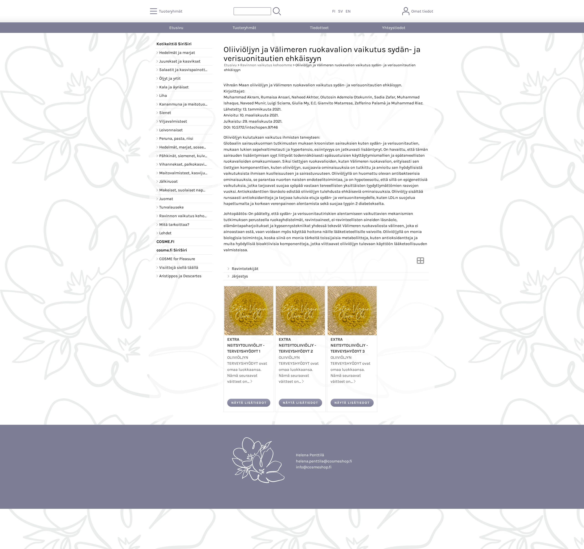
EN (348, 11)
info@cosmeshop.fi (313, 467)
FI (333, 11)
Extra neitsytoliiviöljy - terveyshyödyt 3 (349, 345)
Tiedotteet (319, 27)
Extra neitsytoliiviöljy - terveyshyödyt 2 (297, 345)
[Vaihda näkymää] (420, 262)
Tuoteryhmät (244, 27)
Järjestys (240, 276)
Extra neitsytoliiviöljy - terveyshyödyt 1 (246, 345)
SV (340, 11)
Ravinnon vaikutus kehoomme (266, 65)
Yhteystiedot (393, 27)
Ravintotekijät (245, 268)
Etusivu (176, 27)
